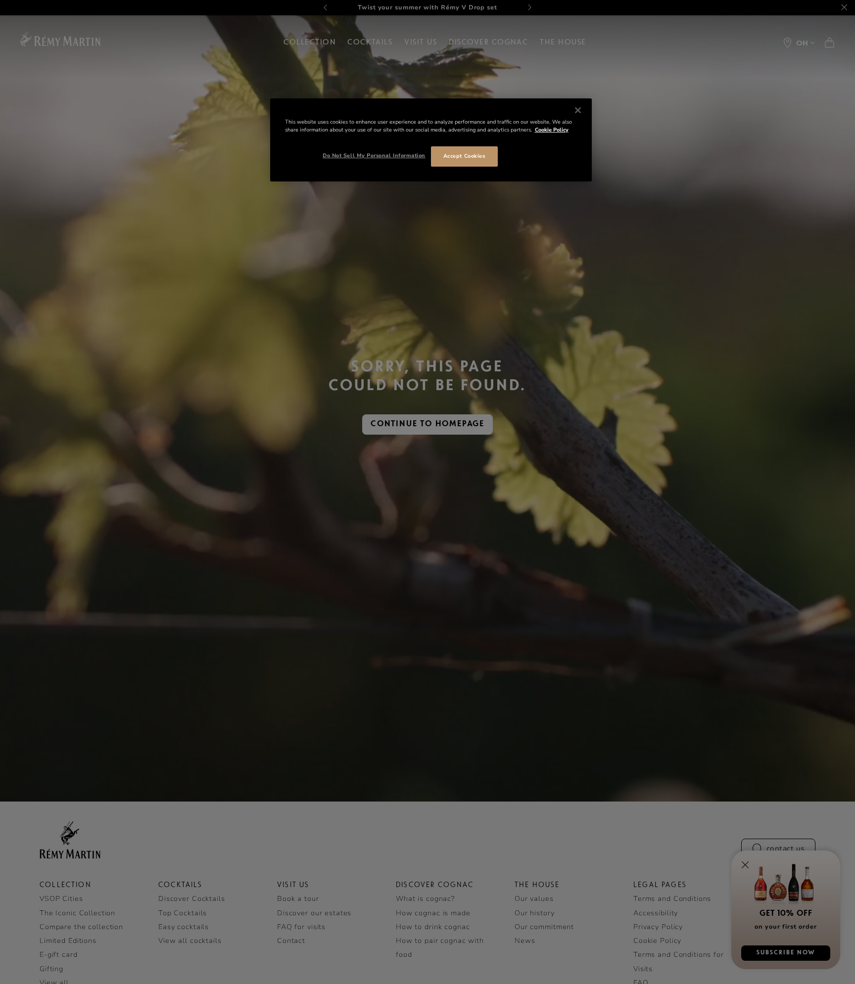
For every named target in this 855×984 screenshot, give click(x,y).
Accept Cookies (464, 156)
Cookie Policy (552, 130)
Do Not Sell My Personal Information (374, 155)
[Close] (578, 110)
